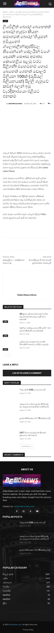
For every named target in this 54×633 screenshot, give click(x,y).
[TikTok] (30, 511)
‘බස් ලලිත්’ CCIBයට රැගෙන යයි (32, 390)
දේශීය (11, 12)
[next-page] (9, 355)
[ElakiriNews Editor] (4, 103)
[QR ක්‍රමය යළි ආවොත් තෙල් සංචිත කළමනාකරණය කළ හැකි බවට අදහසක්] (10, 318)
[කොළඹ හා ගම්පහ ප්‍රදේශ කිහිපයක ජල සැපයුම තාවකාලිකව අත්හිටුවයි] (10, 408)
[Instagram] (23, 511)
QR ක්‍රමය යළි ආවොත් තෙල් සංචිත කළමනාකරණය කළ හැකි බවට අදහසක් (34, 316)
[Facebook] (14, 110)
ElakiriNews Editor (15, 103)
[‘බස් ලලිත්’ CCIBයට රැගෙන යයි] (10, 393)
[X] (20, 110)
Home (5, 12)
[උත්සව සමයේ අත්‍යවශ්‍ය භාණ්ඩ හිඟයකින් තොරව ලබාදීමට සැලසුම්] (10, 345)
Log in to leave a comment (27, 373)
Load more (26, 446)
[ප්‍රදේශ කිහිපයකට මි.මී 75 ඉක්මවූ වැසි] (10, 422)
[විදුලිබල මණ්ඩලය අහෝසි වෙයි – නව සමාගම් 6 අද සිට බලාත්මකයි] (10, 332)
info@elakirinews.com (24, 506)
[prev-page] (4, 355)
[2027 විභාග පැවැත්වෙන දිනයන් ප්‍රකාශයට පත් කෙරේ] (10, 436)
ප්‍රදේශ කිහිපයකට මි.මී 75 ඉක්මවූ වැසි (35, 418)
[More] (33, 110)
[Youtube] (37, 511)
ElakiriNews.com (15, 624)
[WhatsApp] (27, 110)
